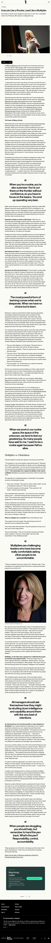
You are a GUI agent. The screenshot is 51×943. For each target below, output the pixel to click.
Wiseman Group (32, 107)
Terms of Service (34, 938)
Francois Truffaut (10, 404)
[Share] (10, 55)
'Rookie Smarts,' (27, 206)
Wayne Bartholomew (39, 391)
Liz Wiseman (13, 66)
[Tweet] (7, 55)
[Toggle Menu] (2, 2)
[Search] (49, 2)
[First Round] (25, 2)
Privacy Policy (27, 938)
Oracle (21, 68)
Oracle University (39, 124)
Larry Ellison (30, 77)
